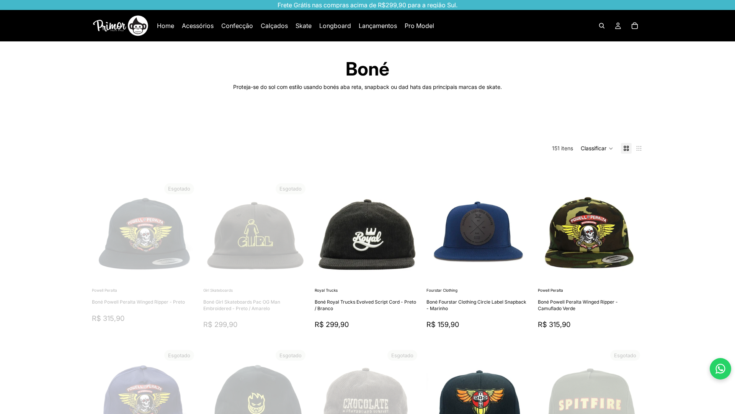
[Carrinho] (634, 25)
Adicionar (526, 274)
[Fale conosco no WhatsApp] (720, 369)
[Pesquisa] (601, 25)
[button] (597, 148)
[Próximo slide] (618, 123)
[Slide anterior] (103, 233)
